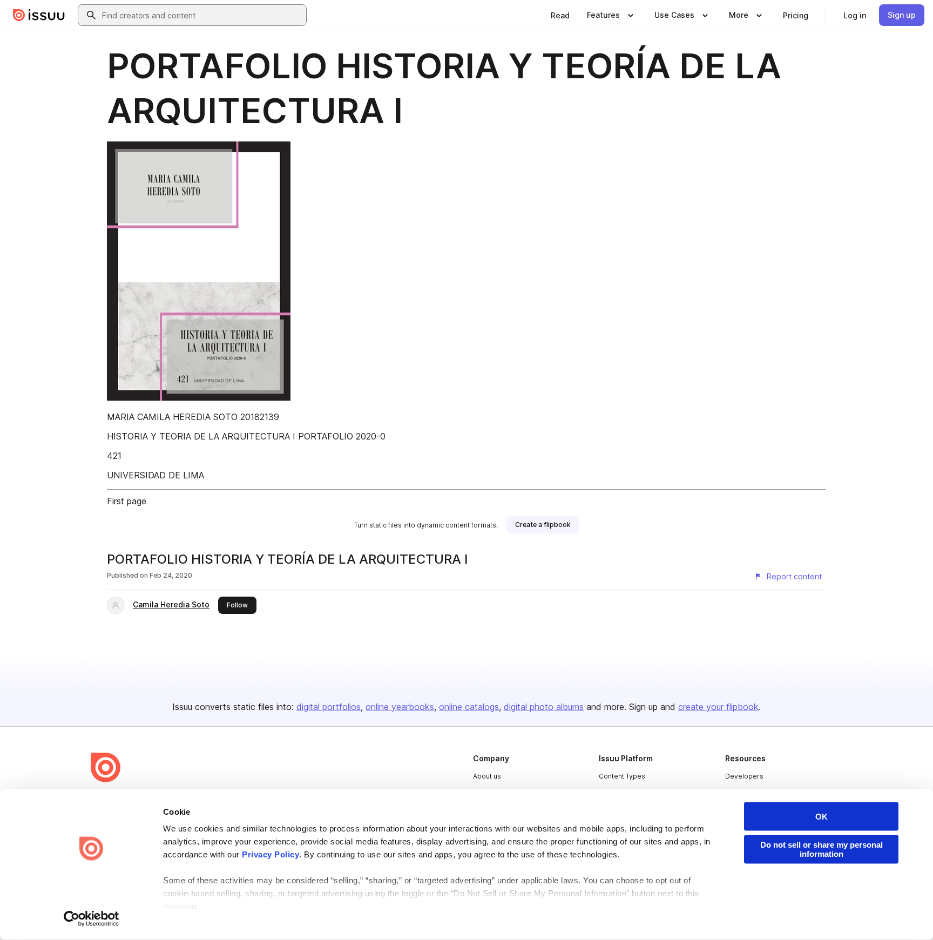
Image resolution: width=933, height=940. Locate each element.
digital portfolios (328, 706)
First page (126, 501)
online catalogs (469, 706)
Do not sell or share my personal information (821, 849)
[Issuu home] (39, 15)
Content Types (622, 776)
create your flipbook (718, 706)
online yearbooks (400, 706)
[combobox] (202, 15)
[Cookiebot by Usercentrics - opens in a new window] (91, 919)
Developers (744, 776)
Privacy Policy (270, 854)
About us (487, 776)
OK (821, 816)
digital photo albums (544, 706)
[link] (560, 15)
